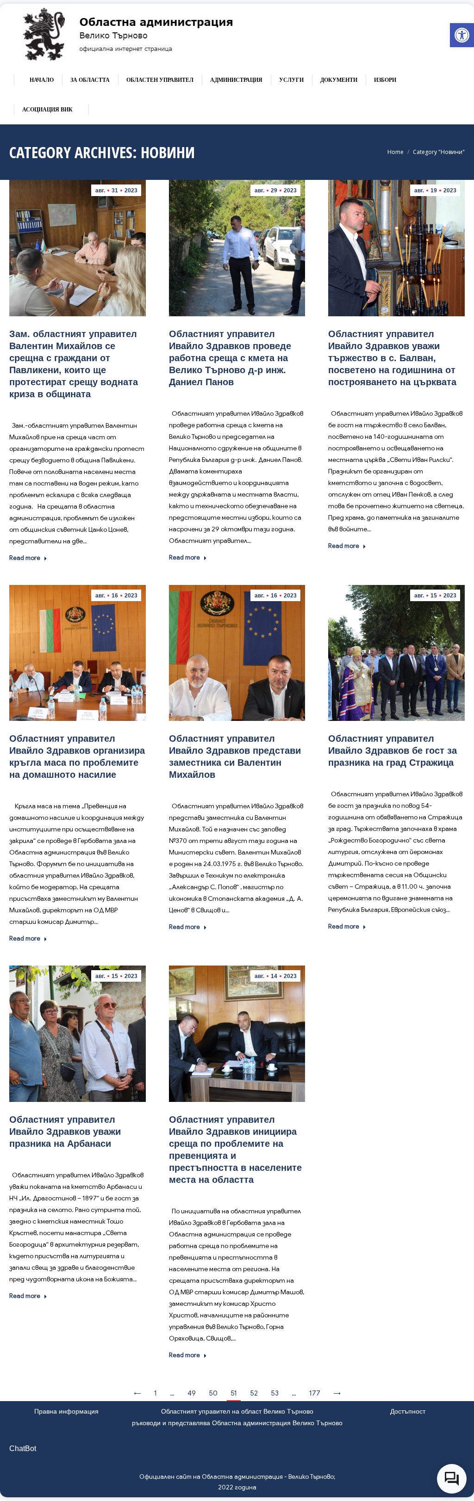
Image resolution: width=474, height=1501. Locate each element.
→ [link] (337, 1393)
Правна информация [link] (66, 1411)
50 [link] (213, 1393)
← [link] (137, 1393)
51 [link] (234, 1393)
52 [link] (254, 1393)
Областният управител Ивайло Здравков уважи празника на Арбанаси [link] (65, 1131)
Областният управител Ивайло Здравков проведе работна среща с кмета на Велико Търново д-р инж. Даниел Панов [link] (230, 358)
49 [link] (191, 1393)
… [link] (172, 1393)
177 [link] (314, 1393)
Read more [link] (24, 558)
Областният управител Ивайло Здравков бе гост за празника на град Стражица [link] (392, 750)
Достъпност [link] (407, 1411)
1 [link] (155, 1393)
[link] (462, 35)
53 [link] (275, 1393)
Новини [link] (88, 408)
